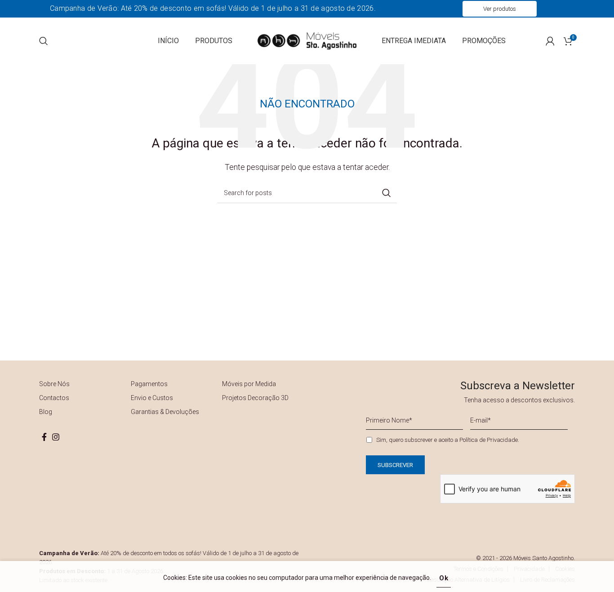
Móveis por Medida (249, 383)
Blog (45, 411)
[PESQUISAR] (386, 192)
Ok (444, 578)
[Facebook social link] (44, 437)
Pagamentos (149, 383)
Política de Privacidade (488, 439)
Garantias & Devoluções (165, 411)
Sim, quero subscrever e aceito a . (447, 439)
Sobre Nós (54, 383)
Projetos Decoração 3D (255, 397)
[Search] (44, 41)
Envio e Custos (152, 397)
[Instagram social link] (55, 437)
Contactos (54, 397)
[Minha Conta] (550, 41)
